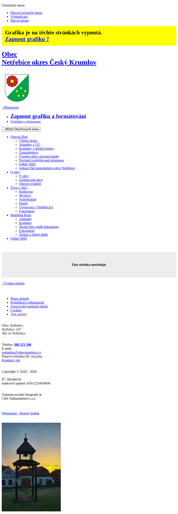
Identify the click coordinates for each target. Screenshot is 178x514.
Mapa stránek (19, 298)
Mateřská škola (20, 215)
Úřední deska (28, 141)
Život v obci (18, 188)
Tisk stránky (18, 314)
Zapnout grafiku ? (27, 39)
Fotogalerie (27, 211)
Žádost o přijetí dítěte (33, 234)
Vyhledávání (19, 16)
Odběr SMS (27, 164)
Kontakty (25, 223)
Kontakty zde (11, 360)
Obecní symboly (30, 184)
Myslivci (25, 195)
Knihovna (26, 191)
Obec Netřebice (49, 58)
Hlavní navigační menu (26, 13)
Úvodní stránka (13, 283)
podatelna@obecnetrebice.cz (21, 352)
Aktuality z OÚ (29, 144)
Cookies (16, 310)
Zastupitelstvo (28, 152)
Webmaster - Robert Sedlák (20, 413)
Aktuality (25, 219)
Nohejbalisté (27, 199)
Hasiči (23, 203)
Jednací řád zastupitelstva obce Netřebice (47, 168)
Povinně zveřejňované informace (41, 160)
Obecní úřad (18, 137)
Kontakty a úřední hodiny (36, 148)
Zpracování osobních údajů (29, 306)
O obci (15, 172)
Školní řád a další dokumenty (39, 227)
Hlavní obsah (19, 20)
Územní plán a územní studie (39, 156)
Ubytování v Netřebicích (36, 207)
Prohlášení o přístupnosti (27, 302)
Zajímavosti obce (31, 180)
